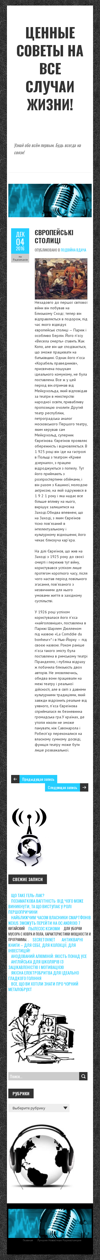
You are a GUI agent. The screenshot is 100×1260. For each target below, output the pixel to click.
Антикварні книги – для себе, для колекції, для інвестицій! (45, 944)
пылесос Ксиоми (44, 928)
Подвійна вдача (73, 250)
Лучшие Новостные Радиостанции (59, 1240)
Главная (28, 1240)
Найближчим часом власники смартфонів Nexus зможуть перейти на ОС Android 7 (49, 920)
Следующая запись (62, 787)
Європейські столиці (54, 236)
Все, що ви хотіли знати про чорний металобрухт (43, 986)
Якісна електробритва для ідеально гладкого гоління (43, 975)
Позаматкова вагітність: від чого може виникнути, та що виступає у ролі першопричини (45, 906)
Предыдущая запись (38, 779)
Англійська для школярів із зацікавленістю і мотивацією (36, 964)
